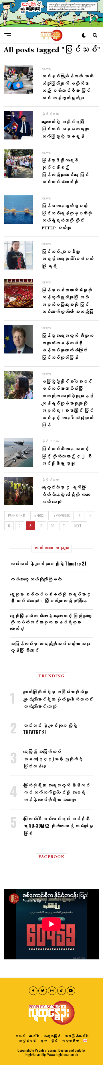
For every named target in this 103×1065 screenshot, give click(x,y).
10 (52, 526)
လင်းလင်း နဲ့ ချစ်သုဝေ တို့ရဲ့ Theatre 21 (48, 563)
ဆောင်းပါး (34, 1035)
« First (39, 515)
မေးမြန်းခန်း (27, 1040)
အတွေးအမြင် (51, 1035)
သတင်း (20, 1035)
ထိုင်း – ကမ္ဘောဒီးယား (65, 1040)
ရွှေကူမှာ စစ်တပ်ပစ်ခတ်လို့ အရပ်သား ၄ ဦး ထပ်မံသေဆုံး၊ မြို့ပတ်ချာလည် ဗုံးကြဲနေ (50, 597)
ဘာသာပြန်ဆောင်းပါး (76, 1035)
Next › (79, 526)
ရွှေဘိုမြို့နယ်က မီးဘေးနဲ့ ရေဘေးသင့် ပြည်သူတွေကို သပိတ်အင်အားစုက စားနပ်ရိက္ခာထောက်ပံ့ (50, 622)
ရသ (43, 1040)
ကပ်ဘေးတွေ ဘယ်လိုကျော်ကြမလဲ (36, 578)
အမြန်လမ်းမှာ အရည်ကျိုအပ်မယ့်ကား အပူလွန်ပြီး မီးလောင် (50, 646)
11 (64, 526)
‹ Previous (62, 515)
